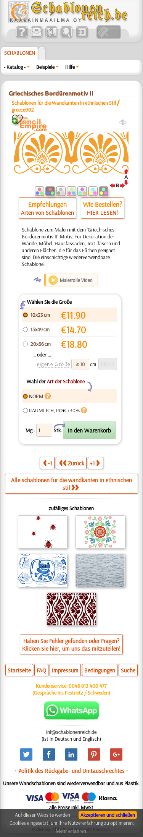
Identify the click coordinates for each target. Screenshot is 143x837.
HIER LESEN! (102, 212)
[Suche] (66, 37)
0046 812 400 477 (88, 685)
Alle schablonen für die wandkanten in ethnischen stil (71, 483)
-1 (50, 463)
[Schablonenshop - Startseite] (67, 21)
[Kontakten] (36, 37)
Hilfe (70, 66)
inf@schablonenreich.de (71, 732)
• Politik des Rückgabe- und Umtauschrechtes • (71, 770)
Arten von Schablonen (47, 212)
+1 (92, 463)
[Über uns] (21, 37)
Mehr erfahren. (71, 830)
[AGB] (51, 37)
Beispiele (45, 66)
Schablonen (19, 52)
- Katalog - (15, 66)
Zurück (76, 463)
